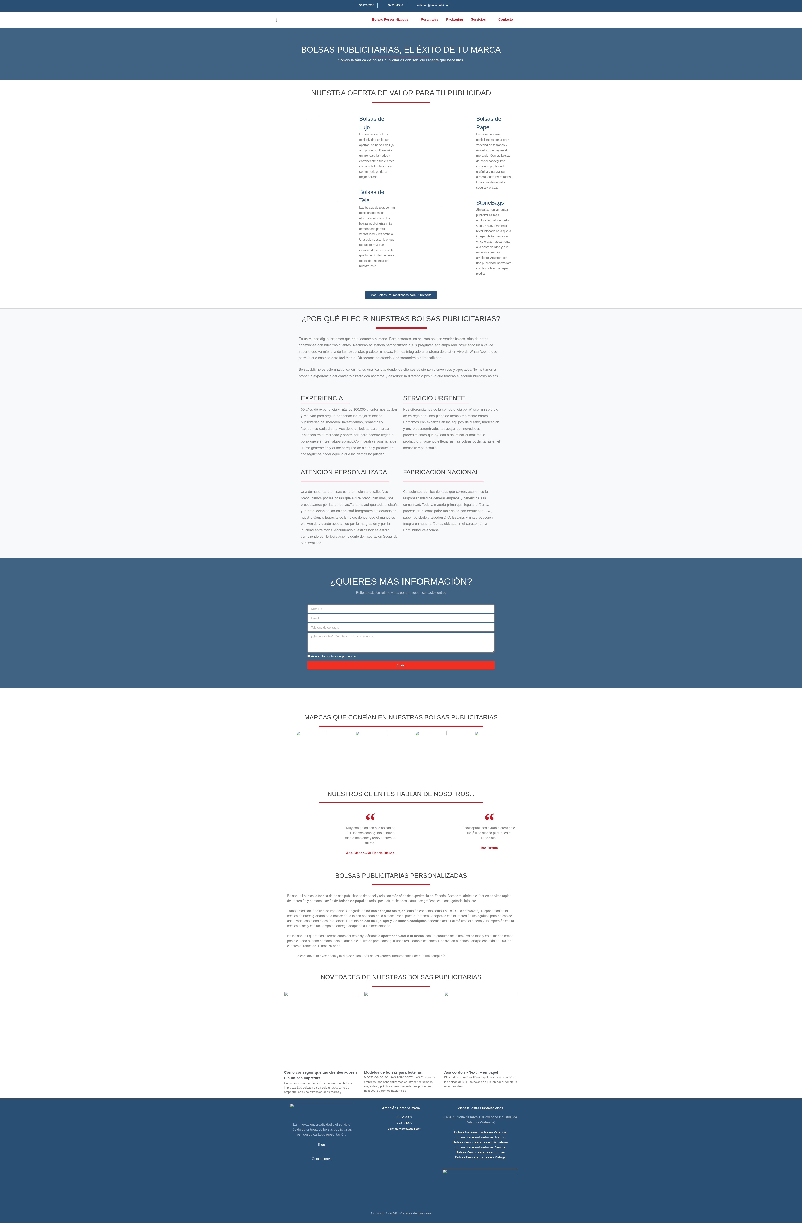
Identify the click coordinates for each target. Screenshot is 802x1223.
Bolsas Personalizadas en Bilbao (480, 1152)
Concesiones (321, 1159)
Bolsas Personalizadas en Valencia (480, 1132)
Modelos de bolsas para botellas (393, 1072)
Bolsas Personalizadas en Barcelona (480, 1142)
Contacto (505, 19)
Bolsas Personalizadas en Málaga (480, 1157)
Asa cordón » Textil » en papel (471, 1072)
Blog (321, 1144)
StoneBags (490, 203)
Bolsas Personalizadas (390, 19)
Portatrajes (429, 19)
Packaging (454, 19)
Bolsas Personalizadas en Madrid (480, 1137)
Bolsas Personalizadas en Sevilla (480, 1147)
